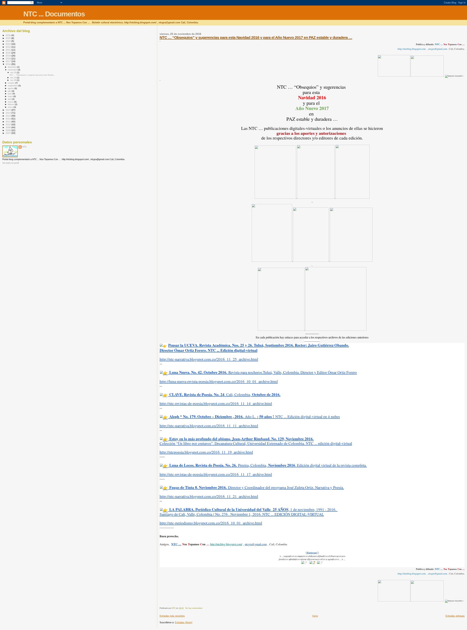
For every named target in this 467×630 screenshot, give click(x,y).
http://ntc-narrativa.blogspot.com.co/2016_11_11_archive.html (209, 425)
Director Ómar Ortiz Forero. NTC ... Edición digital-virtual (208, 350)
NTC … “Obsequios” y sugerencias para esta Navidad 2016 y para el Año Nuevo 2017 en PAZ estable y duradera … (256, 37)
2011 (8, 121)
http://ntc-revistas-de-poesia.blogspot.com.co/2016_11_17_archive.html (216, 474)
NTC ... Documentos (54, 14)
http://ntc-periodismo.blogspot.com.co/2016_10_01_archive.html (211, 522)
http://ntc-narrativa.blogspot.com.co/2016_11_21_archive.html (209, 496)
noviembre (13, 70)
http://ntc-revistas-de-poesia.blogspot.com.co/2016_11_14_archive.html (216, 403)
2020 (8, 53)
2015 (8, 110)
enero (10, 107)
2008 (8, 130)
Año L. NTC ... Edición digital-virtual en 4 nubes (254, 416)
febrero (11, 104)
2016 (8, 64)
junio (10, 94)
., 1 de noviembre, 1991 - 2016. (252, 509)
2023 (8, 44)
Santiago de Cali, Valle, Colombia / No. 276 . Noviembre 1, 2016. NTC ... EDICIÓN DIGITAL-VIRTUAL (242, 514)
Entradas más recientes (172, 616)
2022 (8, 47)
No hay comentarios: (194, 608)
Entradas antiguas (455, 616)
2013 (8, 116)
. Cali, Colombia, (224, 394)
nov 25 (13, 72)
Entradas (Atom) (183, 622)
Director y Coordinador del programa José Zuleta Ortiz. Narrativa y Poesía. (256, 487)
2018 (8, 58)
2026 (8, 35)
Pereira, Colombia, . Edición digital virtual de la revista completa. (267, 465)
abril (10, 99)
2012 (8, 118)
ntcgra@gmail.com (256, 544)
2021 (8, 50)
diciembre (12, 67)
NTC (24, 147)
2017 (8, 61)
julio (10, 91)
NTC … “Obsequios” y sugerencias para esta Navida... (32, 75)
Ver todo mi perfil (10, 163)
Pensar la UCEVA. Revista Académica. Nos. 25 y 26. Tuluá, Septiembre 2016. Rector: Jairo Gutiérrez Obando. (258, 345)
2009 (8, 127)
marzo (11, 102)
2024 (8, 41)
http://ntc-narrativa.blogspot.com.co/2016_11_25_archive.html (209, 359)
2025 (8, 38)
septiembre (13, 86)
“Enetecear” (312, 552)
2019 (8, 55)
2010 (8, 124)
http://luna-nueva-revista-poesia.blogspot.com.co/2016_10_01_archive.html (219, 381)
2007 (8, 133)
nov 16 (13, 77)
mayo (10, 96)
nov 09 (13, 80)
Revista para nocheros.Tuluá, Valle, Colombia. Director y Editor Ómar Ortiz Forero (262, 372)
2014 (8, 113)
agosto (11, 88)
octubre (11, 83)
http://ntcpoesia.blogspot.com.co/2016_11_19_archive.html (206, 452)
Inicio (315, 616)
